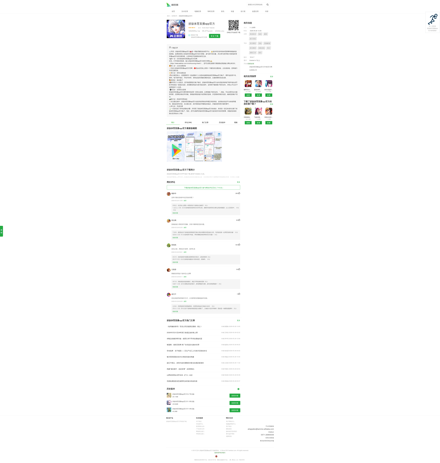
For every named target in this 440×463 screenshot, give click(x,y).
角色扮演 (253, 34)
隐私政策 (251, 63)
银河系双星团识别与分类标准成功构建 (180, 357)
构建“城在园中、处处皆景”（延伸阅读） (181, 369)
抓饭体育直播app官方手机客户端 (176, 421)
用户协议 (229, 426)
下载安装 (211, 28)
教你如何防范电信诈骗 (267, 441)
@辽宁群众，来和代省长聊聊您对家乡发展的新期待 (185, 363)
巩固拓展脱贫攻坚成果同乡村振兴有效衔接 (182, 381)
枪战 (259, 34)
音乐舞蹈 (253, 43)
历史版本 (222, 122)
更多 (238, 182)
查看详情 (234, 395)
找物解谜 (267, 43)
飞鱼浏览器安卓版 (258, 117)
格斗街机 (253, 39)
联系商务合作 (200, 426)
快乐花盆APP (268, 89)
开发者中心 (199, 424)
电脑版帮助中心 (231, 424)
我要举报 (229, 436)
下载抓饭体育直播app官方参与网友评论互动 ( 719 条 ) (203, 187)
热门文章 (205, 122)
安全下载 (215, 36)
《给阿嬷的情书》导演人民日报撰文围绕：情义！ (184, 326)
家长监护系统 (230, 434)
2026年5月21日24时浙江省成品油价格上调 (182, 332)
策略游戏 (261, 48)
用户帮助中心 (230, 421)
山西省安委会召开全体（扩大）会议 (179, 375)
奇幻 (268, 48)
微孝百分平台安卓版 (248, 89)
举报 (1, 231)
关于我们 (199, 421)
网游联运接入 (200, 431)
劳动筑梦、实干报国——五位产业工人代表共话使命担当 (187, 351)
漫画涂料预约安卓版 (258, 89)
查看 (248, 95)
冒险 (259, 43)
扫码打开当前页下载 (233, 32)
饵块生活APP (268, 117)
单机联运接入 (200, 434)
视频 (235, 122)
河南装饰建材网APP (248, 117)
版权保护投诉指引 (231, 431)
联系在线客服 (270, 438)
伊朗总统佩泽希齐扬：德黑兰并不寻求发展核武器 (184, 338)
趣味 (265, 34)
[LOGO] (172, 4)
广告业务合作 (200, 429)
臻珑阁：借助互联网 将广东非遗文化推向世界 (183, 344)
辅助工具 (253, 52)
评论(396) (188, 122)
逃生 (259, 52)
